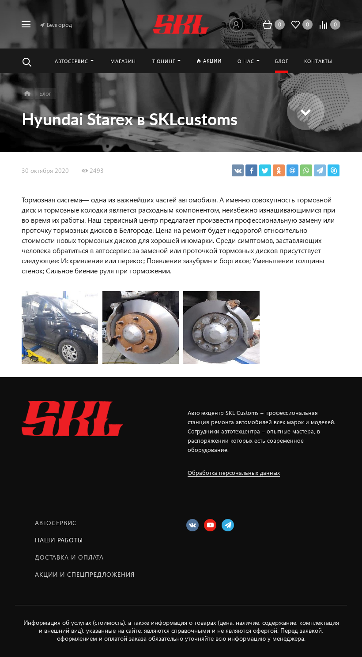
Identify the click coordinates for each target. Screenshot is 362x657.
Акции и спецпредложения (85, 574)
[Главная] (27, 93)
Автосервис (56, 523)
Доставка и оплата (69, 557)
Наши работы (59, 540)
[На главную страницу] (180, 24)
